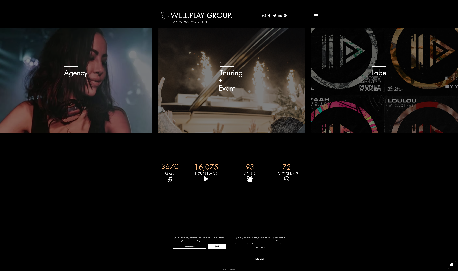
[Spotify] (285, 15)
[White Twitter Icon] (274, 15)
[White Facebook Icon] (269, 15)
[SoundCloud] (280, 15)
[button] (316, 16)
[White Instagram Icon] (264, 15)
